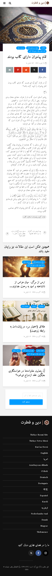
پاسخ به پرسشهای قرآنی (33, 48)
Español (44, 496)
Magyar (44, 526)
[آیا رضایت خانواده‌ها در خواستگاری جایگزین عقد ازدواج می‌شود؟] (26, 355)
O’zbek (44, 471)
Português (43, 483)
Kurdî (45, 502)
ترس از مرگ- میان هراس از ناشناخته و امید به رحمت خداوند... (27, 284)
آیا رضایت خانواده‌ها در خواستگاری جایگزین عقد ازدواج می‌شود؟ (26, 373)
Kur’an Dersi (41, 447)
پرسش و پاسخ (21, 48)
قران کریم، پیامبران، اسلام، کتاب (34, 217)
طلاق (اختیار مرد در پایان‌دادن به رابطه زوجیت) (27, 329)
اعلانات (43, 48)
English (44, 453)
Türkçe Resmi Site (39, 435)
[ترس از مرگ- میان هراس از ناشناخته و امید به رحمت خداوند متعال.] (26, 267)
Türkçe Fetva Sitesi (38, 441)
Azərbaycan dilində (38, 465)
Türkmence (42, 532)
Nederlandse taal (39, 514)
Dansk (45, 520)
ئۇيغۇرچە (44, 508)
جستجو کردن (26, 402)
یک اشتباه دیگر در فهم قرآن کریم (37, 51)
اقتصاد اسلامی (40, 351)
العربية (46, 459)
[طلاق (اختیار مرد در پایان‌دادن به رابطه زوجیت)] (26, 311)
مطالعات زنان (25, 306)
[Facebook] (38, 553)
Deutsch (44, 477)
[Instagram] (46, 553)
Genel (41, 306)
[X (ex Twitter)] (31, 553)
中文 (45, 490)
